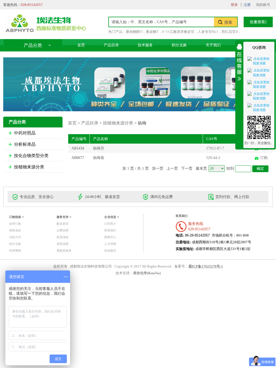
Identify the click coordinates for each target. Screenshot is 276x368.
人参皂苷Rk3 (208, 32)
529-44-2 (213, 158)
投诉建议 (110, 250)
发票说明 (62, 243)
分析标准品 (25, 144)
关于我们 (213, 45)
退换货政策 (64, 250)
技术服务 (145, 45)
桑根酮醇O (134, 32)
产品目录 (111, 45)
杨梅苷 (98, 148)
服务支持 (63, 216)
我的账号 (263, 5)
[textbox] (161, 22)
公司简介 (110, 223)
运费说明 (62, 230)
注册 (247, 5)
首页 (81, 45)
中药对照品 (25, 133)
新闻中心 (110, 237)
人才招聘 (110, 243)
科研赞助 (15, 250)
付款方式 (15, 237)
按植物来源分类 (29, 167)
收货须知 (62, 237)
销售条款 (15, 230)
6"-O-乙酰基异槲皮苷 (178, 32)
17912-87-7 (215, 148)
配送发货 (62, 223)
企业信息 (110, 216)
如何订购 (15, 223)
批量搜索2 (258, 22)
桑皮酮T (152, 32)
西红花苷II (230, 32)
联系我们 (110, 230)
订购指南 (15, 216)
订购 (264, 158)
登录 (234, 5)
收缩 (239, 61)
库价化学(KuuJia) (147, 273)
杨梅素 (98, 158)
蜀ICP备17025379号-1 (205, 266)
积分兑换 (179, 45)
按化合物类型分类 (31, 155)
